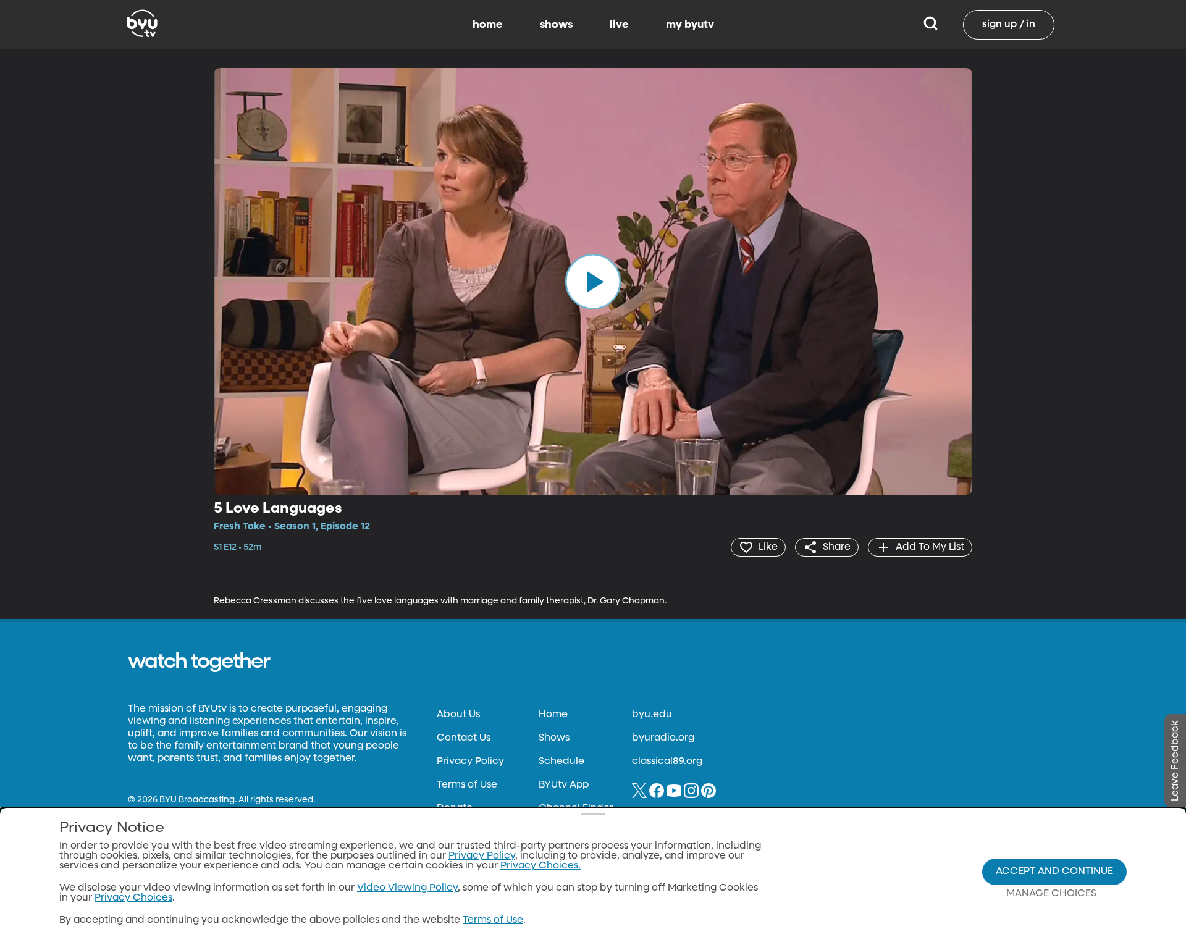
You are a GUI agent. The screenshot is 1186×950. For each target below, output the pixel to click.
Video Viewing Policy (407, 888)
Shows (554, 738)
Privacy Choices (133, 898)
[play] (593, 281)
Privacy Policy (470, 762)
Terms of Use (467, 785)
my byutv (690, 24)
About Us (458, 715)
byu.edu (652, 715)
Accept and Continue (1054, 871)
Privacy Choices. (540, 866)
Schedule (561, 762)
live (619, 24)
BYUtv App (564, 785)
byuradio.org (663, 738)
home (488, 24)
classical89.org (667, 762)
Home (553, 715)
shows (556, 24)
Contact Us (463, 738)
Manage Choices (1051, 894)
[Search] (931, 25)
